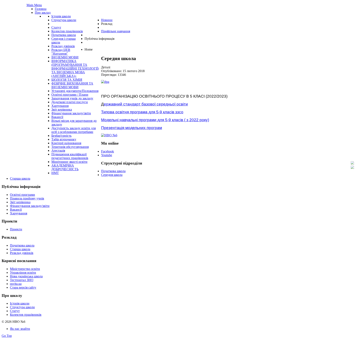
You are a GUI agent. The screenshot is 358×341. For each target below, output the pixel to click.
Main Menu (34, 5)
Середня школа (111, 175)
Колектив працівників (25, 314)
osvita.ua (16, 283)
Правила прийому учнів (27, 198)
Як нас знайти (20, 328)
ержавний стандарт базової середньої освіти (146, 104)
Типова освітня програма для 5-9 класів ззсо (142, 112)
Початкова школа (113, 171)
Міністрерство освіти (25, 269)
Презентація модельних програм (131, 128)
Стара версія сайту (23, 287)
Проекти (16, 229)
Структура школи (22, 307)
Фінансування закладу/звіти (30, 206)
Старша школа (20, 178)
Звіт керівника (20, 202)
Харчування (18, 213)
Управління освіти (23, 272)
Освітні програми (22, 194)
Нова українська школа (26, 276)
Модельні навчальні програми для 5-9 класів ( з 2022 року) (155, 120)
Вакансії (16, 209)
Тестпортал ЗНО (21, 280)
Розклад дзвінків (21, 253)
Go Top (7, 335)
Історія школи (19, 303)
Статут (15, 311)
